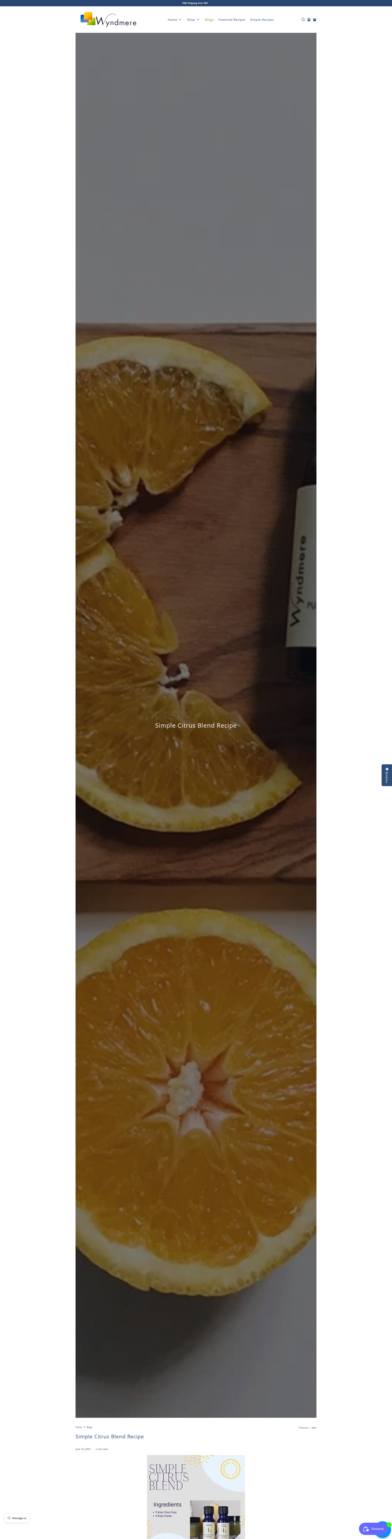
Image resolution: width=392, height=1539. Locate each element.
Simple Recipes (262, 20)
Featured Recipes (232, 20)
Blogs (209, 20)
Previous (303, 1428)
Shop (191, 20)
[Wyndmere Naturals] (108, 19)
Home (172, 20)
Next (314, 1428)
